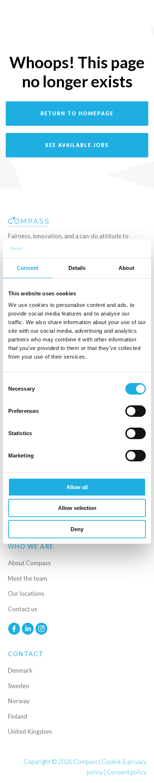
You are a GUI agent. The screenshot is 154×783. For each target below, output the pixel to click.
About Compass (29, 563)
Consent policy (126, 772)
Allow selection (77, 508)
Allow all (77, 487)
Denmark (20, 670)
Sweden (18, 686)
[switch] (135, 411)
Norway (19, 701)
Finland (17, 716)
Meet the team (27, 578)
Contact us (22, 609)
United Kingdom (30, 731)
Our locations (26, 593)
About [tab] (126, 268)
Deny (77, 529)
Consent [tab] (27, 268)
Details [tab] (77, 268)
